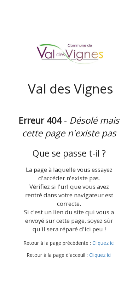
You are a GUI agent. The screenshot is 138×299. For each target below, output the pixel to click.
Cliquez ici (103, 242)
